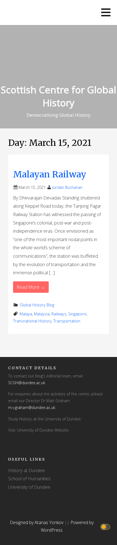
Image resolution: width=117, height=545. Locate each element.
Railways (58, 313)
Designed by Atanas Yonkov (37, 522)
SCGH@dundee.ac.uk (26, 382)
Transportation (66, 321)
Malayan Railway (49, 174)
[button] (105, 12)
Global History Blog (37, 304)
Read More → (31, 287)
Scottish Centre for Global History (58, 96)
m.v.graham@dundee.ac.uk (31, 407)
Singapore (77, 313)
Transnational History (32, 321)
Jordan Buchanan (67, 187)
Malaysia (42, 313)
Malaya (26, 313)
